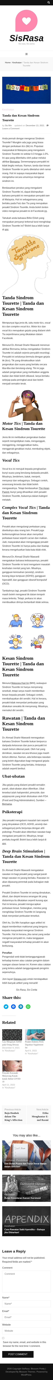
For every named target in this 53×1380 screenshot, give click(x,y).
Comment (7, 1268)
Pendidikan (22, 1160)
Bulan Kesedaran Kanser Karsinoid (22, 1198)
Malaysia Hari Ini (20, 683)
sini (6, 229)
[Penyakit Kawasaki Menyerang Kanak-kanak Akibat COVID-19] (12, 1066)
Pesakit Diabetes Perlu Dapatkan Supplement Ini (34, 1045)
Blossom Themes (27, 1372)
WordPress (26, 1375)
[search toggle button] (49, 3)
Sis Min (8, 125)
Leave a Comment (10, 128)
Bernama (15, 161)
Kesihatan (8, 109)
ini (45, 211)
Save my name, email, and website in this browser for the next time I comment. (24, 1344)
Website (6, 1324)
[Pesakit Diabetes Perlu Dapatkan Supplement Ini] (35, 1034)
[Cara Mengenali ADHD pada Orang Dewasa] (12, 1034)
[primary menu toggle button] (26, 54)
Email (5, 1311)
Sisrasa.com (20, 979)
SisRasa (26, 38)
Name (5, 1297)
